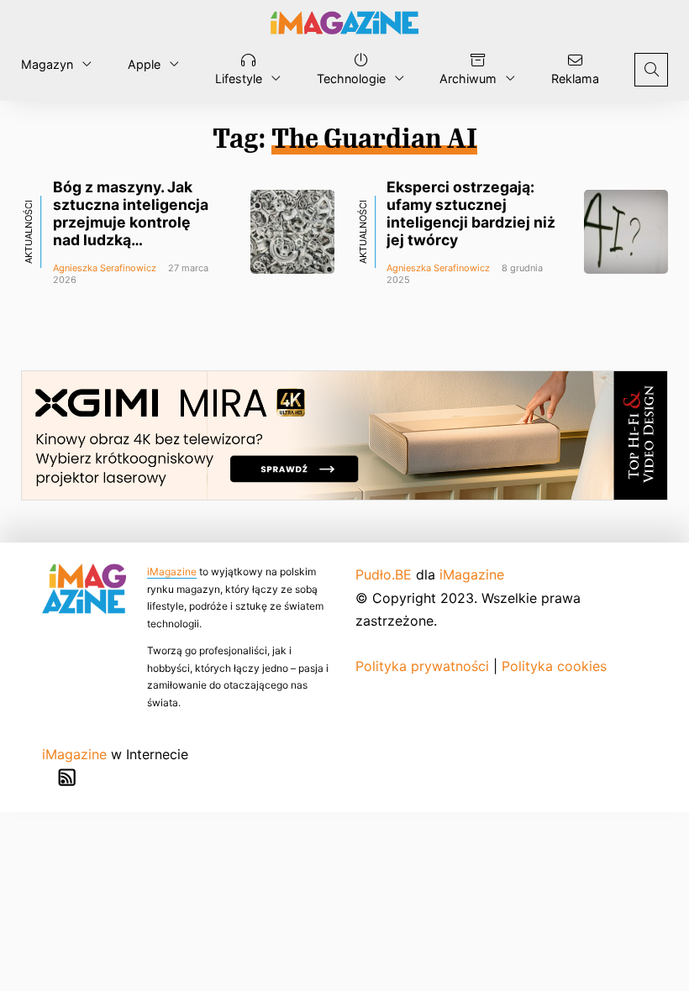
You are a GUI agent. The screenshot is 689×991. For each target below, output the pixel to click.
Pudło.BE (383, 574)
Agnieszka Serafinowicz (104, 268)
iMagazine (172, 571)
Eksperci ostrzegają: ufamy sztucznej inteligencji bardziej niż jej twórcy (471, 213)
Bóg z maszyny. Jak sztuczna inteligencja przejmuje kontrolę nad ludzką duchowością (130, 222)
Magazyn (47, 64)
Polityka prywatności (422, 666)
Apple (144, 64)
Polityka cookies (554, 666)
